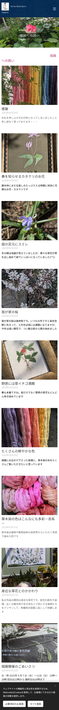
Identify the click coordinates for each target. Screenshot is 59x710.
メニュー (54, 9)
